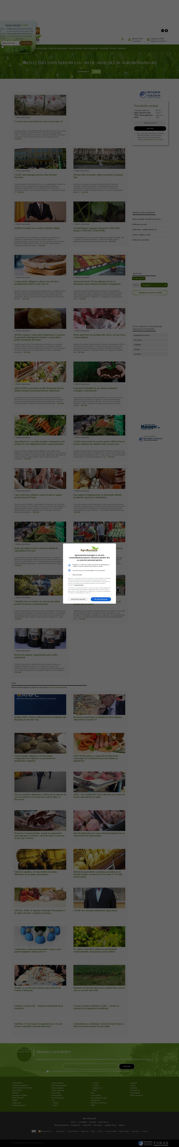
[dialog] (89, 573)
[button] (89, 574)
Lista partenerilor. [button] (79, 585)
